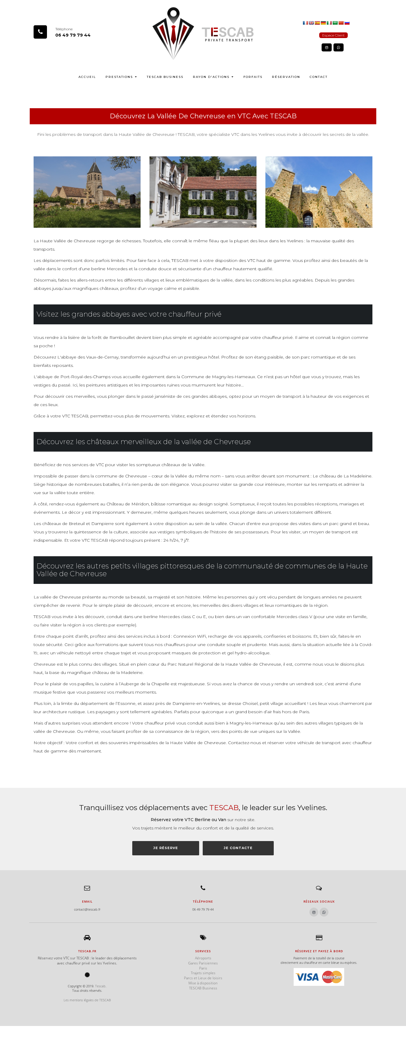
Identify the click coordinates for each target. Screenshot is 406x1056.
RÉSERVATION (286, 77)
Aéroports (203, 958)
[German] (323, 23)
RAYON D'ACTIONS (211, 77)
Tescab (100, 986)
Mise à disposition (203, 983)
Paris (203, 968)
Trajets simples (203, 972)
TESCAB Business (165, 77)
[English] (311, 23)
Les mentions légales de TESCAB (87, 1000)
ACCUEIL (87, 77)
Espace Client (333, 35)
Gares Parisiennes (203, 963)
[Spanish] (317, 23)
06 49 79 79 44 (73, 35)
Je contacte (238, 848)
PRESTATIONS (119, 77)
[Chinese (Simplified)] (341, 23)
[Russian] (347, 23)
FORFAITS (252, 77)
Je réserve (165, 848)
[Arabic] (335, 23)
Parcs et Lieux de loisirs (203, 977)
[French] (305, 23)
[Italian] (329, 23)
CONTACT (319, 77)
